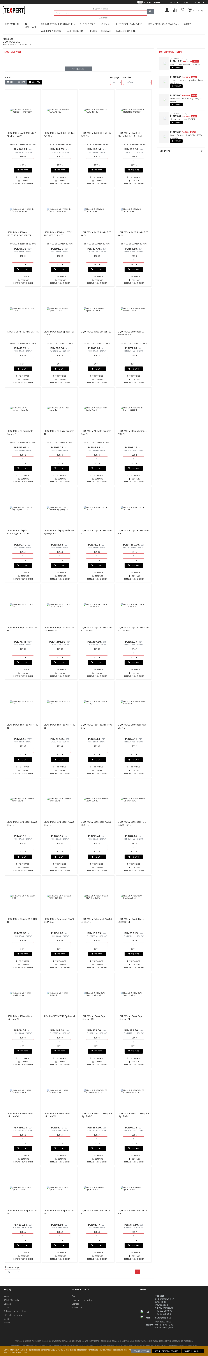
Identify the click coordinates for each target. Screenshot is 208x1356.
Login (185, 2)
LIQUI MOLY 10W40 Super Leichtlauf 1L (57, 1115)
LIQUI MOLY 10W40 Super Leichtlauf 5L (131, 1018)
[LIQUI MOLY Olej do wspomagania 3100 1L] (23, 508)
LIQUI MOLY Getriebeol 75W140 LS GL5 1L (97, 920)
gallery (36, 82)
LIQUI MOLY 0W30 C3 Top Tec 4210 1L (96, 134)
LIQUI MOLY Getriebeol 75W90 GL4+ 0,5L (59, 920)
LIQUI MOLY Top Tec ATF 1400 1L (22, 629)
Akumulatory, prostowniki (57, 24)
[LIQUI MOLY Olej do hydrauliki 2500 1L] (134, 409)
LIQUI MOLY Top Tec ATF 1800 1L (96, 532)
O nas (6, 1307)
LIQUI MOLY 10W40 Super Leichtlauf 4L (20, 1115)
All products (75, 30)
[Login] (167, 10)
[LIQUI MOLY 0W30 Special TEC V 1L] (97, 1188)
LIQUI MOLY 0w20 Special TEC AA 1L (133, 234)
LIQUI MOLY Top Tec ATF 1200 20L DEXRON (59, 629)
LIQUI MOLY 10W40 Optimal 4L (59, 1016)
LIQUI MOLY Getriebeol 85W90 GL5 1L (22, 823)
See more (165, 150)
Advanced (104, 17)
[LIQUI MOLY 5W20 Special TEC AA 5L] (23, 1188)
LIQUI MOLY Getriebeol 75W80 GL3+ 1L (96, 823)
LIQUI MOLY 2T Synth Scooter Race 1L (96, 432)
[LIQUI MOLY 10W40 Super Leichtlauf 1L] (60, 1091)
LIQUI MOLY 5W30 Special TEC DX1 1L (96, 333)
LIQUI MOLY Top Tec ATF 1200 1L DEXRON (133, 629)
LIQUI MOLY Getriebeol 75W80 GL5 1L (59, 823)
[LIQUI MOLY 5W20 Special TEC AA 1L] (60, 1188)
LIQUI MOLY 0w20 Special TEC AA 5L (96, 234)
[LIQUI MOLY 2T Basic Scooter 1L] (60, 409)
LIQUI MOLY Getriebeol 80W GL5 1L (132, 726)
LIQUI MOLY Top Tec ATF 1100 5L (59, 726)
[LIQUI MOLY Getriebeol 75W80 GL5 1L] (60, 800)
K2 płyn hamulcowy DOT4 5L (182, 119)
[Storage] (182, 10)
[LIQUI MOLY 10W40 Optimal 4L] (60, 994)
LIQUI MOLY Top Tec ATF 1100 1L (22, 726)
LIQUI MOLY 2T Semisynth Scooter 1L (20, 432)
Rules (6, 1318)
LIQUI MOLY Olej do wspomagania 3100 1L (18, 532)
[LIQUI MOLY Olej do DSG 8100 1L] (23, 897)
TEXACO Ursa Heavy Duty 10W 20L (185, 64)
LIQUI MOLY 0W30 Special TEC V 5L (133, 1212)
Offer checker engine (14, 1315)
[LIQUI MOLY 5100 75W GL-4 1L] (23, 309)
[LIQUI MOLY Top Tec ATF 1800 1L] (97, 508)
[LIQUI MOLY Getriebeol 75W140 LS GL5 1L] (97, 897)
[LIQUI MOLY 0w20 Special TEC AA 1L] (134, 210)
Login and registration (82, 1300)
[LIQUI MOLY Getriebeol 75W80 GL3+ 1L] (97, 800)
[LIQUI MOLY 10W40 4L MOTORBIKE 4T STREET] (134, 111)
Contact (7, 1303)
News (6, 1296)
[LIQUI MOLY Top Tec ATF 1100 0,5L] (97, 702)
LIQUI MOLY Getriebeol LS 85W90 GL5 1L (131, 333)
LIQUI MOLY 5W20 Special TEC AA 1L (59, 1212)
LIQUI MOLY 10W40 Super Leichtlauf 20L (94, 1018)
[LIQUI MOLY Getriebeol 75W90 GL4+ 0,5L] (60, 897)
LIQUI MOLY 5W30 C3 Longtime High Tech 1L (134, 1115)
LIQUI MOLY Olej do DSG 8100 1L (22, 920)
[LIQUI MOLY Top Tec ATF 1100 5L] (60, 702)
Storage (75, 1303)
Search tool (77, 1307)
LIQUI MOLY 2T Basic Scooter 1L (59, 432)
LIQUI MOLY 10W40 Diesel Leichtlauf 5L (131, 920)
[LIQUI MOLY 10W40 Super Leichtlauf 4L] (23, 1091)
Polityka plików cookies (15, 1311)
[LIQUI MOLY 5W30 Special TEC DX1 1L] (97, 309)
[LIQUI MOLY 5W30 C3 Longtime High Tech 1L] (134, 1091)
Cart (74, 1296)
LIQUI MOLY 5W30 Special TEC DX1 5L (59, 333)
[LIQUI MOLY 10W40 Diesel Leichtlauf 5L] (134, 897)
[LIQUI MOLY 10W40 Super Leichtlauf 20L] (97, 994)
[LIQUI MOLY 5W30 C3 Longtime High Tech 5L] (97, 1091)
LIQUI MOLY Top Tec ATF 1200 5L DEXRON (96, 629)
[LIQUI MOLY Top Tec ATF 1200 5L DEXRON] (97, 605)
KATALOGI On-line (12, 1300)
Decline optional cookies (166, 1351)
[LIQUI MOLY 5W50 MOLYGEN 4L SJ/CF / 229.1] (23, 111)
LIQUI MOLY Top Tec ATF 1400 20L (133, 532)
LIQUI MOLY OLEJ (24, 44)
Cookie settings (141, 1351)
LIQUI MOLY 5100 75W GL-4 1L (23, 331)
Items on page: (12, 1267)
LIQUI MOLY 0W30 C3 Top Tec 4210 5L (59, 134)
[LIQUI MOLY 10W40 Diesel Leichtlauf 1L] (23, 994)
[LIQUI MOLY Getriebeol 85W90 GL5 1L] (23, 800)
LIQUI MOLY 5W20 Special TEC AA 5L (22, 1212)
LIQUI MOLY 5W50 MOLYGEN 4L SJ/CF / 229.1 (22, 134)
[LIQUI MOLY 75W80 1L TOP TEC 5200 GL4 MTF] (60, 210)
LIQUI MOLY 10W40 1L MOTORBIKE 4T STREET (19, 234)
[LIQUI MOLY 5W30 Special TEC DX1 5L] (60, 309)
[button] (173, 2)
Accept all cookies (192, 1351)
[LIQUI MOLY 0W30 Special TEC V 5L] (134, 1188)
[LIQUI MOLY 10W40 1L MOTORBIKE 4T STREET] (23, 210)
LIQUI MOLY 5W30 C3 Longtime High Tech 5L (97, 1115)
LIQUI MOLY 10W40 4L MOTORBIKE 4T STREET (130, 134)
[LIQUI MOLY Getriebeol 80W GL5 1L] (134, 702)
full (12, 82)
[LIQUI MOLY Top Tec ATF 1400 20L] (134, 508)
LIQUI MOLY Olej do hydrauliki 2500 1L (133, 432)
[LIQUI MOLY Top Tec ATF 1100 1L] (23, 702)
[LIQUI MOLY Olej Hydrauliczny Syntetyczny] (60, 508)
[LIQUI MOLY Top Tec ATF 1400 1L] (23, 605)
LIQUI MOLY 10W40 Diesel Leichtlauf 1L (20, 1018)
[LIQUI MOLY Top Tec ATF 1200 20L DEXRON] (60, 605)
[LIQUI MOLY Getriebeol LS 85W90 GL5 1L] (134, 309)
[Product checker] (174, 10)
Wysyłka (7, 1322)
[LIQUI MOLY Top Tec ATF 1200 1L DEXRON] (134, 605)
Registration (198, 2)
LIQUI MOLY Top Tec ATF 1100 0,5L (96, 726)
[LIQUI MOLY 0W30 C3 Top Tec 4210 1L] (97, 111)
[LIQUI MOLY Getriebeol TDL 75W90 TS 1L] (134, 800)
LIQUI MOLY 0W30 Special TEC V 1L (96, 1212)
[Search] (150, 11)
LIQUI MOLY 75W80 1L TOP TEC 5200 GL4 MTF (58, 234)
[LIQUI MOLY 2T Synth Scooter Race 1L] (97, 409)
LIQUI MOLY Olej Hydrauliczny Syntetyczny (59, 532)
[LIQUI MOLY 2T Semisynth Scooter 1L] (23, 409)
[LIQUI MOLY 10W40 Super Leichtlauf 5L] (134, 994)
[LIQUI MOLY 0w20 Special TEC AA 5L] (97, 210)
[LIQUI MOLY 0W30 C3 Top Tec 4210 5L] (60, 111)
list (23, 82)
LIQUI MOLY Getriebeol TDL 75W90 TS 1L (132, 823)
